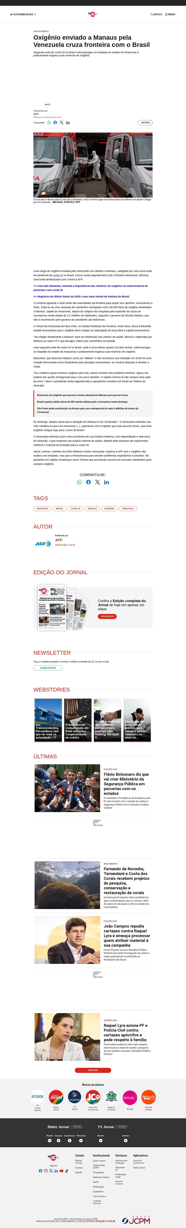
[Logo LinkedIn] (68, 122)
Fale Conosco (99, 1196)
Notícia (146, 122)
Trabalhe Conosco (97, 1202)
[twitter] (51, 1171)
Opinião (78, 1172)
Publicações (98, 1187)
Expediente (98, 1191)
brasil (59, 508)
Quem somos (99, 1161)
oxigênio (109, 508)
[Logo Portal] (93, 14)
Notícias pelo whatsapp (121, 1161)
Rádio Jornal (139, 1167)
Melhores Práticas (101, 1177)
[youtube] (61, 1171)
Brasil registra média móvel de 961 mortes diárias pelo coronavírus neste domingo (82, 402)
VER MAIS (93, 1070)
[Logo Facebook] (55, 122)
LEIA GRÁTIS (107, 616)
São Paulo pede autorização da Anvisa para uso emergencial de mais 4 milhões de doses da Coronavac (87, 410)
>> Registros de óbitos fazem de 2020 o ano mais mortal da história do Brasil (81, 296)
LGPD (96, 1182)
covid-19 (58, 275)
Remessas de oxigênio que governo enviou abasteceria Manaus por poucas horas (82, 395)
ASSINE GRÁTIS (48, 668)
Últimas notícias (78, 1161)
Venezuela (128, 508)
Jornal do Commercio (138, 1161)
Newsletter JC (120, 1168)
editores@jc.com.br (65, 545)
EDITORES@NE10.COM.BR (102, 1221)
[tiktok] (66, 1171)
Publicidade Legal (120, 1175)
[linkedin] (56, 1171)
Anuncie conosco (119, 1182)
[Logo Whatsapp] (49, 122)
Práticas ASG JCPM (99, 1166)
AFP (36, 114)
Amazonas (42, 508)
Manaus (92, 508)
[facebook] (40, 1171)
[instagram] (45, 1171)
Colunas (79, 1167)
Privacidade (98, 1172)
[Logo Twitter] (62, 122)
